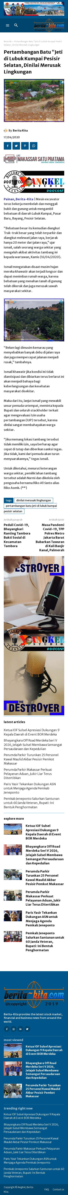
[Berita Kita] (6, 130)
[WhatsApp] (33, 146)
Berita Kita (20, 130)
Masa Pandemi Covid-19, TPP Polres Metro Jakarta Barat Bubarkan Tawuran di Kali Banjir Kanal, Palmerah (50, 537)
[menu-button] (7, 25)
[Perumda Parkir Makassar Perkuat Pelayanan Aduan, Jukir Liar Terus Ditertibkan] (13, 895)
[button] (16, 25)
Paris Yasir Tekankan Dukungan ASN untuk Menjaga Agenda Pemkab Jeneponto (30, 788)
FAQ (46, 1189)
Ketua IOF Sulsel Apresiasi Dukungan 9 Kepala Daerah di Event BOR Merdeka (44, 1050)
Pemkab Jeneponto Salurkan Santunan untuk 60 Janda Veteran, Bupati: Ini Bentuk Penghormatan (32, 803)
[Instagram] (13, 1029)
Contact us (58, 1189)
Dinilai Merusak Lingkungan (33, 500)
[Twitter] (16, 146)
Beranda (8, 41)
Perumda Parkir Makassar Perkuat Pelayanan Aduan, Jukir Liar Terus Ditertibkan (28, 774)
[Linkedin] (20, 1029)
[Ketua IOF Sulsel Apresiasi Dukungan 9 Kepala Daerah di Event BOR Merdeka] (13, 829)
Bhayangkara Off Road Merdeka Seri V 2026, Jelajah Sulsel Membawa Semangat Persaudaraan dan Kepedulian (33, 745)
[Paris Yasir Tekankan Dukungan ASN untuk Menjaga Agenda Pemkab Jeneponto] (13, 916)
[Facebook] (7, 146)
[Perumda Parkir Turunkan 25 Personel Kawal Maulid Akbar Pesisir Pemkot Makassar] (13, 874)
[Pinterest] (25, 146)
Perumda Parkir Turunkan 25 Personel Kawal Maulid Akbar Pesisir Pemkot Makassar (31, 759)
